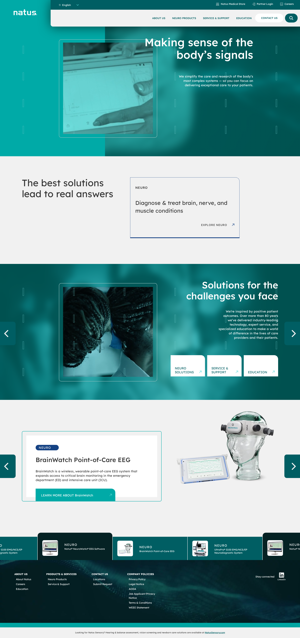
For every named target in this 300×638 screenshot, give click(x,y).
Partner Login (265, 3)
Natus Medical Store (233, 3)
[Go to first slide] (292, 466)
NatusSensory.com (215, 632)
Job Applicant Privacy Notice (142, 595)
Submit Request (102, 584)
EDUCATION (244, 18)
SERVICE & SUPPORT (216, 18)
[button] (75, 546)
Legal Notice (136, 584)
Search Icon (291, 18)
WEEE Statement (139, 607)
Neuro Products (57, 579)
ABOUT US (158, 18)
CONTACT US (269, 18)
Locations (99, 579)
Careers (289, 3)
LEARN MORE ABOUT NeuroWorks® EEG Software (79, 495)
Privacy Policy (137, 579)
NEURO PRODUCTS (184, 18)
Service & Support (219, 370)
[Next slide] (292, 333)
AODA (132, 588)
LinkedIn (282, 579)
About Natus (23, 579)
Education (257, 372)
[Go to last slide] (8, 333)
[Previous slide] (8, 466)
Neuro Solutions (184, 370)
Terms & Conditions (140, 602)
